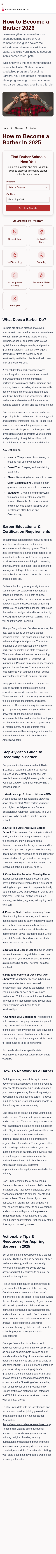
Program (10, 181)
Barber (33, 128)
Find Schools (30, 208)
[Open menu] (2, 3)
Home (5, 128)
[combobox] (28, 187)
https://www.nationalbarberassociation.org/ (26, 1424)
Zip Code (10, 194)
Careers (19, 128)
